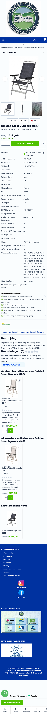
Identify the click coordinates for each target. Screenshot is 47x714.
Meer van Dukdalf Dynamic (32, 332)
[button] (3, 40)
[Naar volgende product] (43, 52)
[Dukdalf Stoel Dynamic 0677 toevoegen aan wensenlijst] (43, 143)
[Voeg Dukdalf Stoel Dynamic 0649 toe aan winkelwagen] (10, 430)
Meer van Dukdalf (10, 332)
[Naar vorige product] (37, 52)
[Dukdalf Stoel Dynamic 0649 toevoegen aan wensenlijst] (19, 380)
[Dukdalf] (5, 325)
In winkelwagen (25, 143)
